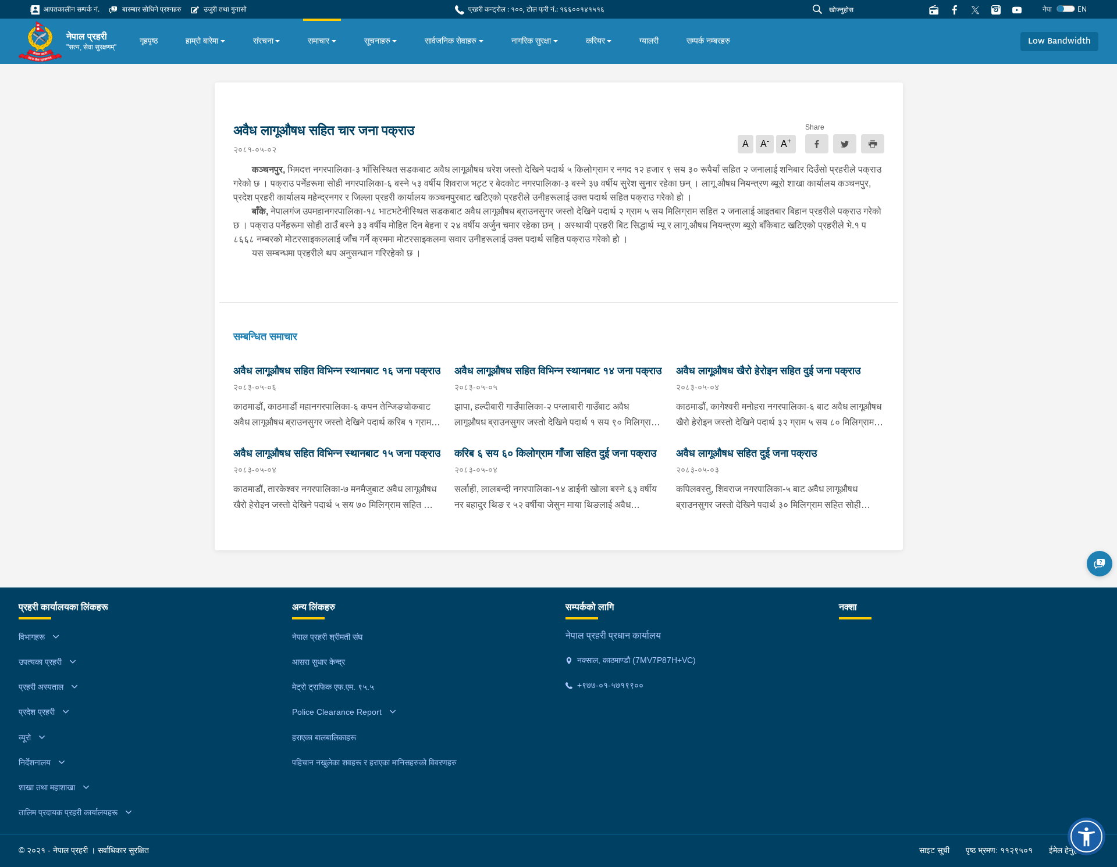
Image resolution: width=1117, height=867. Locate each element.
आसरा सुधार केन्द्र (318, 662)
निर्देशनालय (35, 762)
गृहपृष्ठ (149, 40)
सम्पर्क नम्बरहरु (708, 40)
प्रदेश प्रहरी (37, 711)
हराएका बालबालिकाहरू (324, 737)
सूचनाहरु (377, 40)
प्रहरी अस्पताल (41, 687)
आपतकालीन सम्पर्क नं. (70, 9)
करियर (595, 40)
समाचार (318, 40)
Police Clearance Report (337, 711)
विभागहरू (32, 637)
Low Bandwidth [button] (1059, 41)
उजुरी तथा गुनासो (224, 9)
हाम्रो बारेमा (202, 40)
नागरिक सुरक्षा (531, 40)
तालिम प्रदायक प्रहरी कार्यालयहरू (68, 812)
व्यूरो (25, 737)
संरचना (263, 40)
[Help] (1099, 563)
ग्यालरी (649, 40)
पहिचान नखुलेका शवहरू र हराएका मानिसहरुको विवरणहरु (374, 762)
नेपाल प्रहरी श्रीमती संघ (327, 637)
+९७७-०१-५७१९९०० (609, 685)
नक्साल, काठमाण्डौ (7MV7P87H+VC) (635, 660)
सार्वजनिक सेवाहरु (450, 40)
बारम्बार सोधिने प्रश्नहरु (150, 9)
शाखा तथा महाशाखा (47, 787)
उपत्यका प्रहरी (40, 662)
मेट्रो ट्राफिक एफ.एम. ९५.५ (333, 687)
